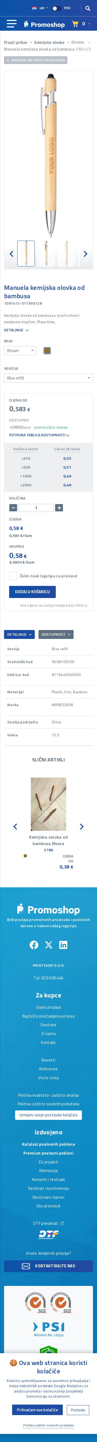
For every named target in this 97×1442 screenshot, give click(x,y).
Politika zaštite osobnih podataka (48, 1104)
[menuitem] (26, 253)
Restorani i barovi (48, 1197)
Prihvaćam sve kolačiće (37, 1410)
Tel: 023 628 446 (48, 978)
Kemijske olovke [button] (49, 42)
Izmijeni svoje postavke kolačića (48, 1115)
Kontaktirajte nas (54, 1266)
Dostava (48, 1025)
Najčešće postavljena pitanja (48, 1016)
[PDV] (56, 8)
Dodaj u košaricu (32, 592)
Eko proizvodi (49, 1206)
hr (42, 8)
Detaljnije (14, 330)
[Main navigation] (11, 24)
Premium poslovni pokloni (48, 1153)
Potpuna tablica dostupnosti (38, 435)
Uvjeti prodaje (48, 1007)
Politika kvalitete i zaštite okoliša (48, 1095)
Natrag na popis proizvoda (38, 60)
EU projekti (48, 1162)
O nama (48, 1034)
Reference (48, 1069)
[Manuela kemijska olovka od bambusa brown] (48, 156)
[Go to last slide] (12, 253)
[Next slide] (85, 253)
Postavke (78, 1410)
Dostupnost (54, 634)
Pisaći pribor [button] (16, 42)
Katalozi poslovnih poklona (48, 1144)
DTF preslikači (46, 1223)
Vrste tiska (48, 1078)
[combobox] (20, 350)
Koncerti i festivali (48, 1180)
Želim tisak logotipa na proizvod (48, 576)
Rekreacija (48, 1171)
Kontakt (48, 1043)
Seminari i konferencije (48, 1188)
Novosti (48, 1060)
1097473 (83, 49)
